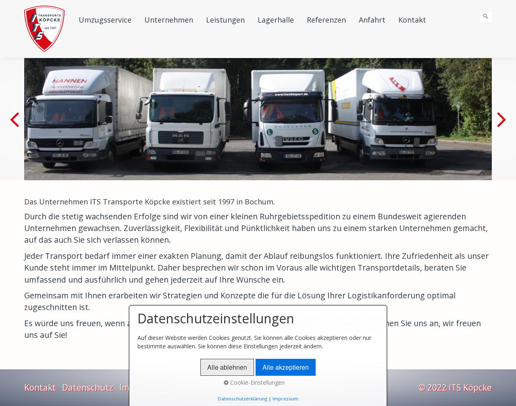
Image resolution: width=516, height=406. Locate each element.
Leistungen (225, 20)
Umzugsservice (105, 20)
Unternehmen (168, 20)
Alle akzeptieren (285, 367)
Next (500, 125)
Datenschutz (87, 387)
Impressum (285, 399)
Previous (16, 125)
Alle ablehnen (227, 367)
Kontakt (412, 20)
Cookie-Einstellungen (257, 382)
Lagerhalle (276, 20)
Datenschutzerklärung (242, 399)
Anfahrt (372, 20)
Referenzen (326, 20)
